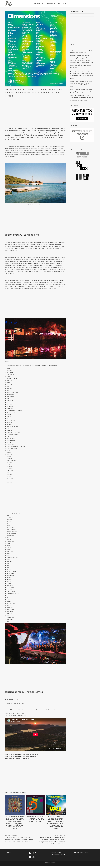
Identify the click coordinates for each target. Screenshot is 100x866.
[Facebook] (30, 853)
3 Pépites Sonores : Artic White (77, 48)
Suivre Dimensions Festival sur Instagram (17, 758)
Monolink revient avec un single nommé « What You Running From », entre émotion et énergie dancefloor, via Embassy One (81, 91)
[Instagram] (33, 853)
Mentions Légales (56, 852)
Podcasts (8, 852)
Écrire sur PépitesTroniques (81, 852)
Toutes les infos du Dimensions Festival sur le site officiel (21, 754)
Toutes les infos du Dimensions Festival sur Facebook (20, 756)
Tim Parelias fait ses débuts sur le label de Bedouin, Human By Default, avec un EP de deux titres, (35, 819)
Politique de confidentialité (58, 854)
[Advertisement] (35, 113)
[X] (36, 853)
